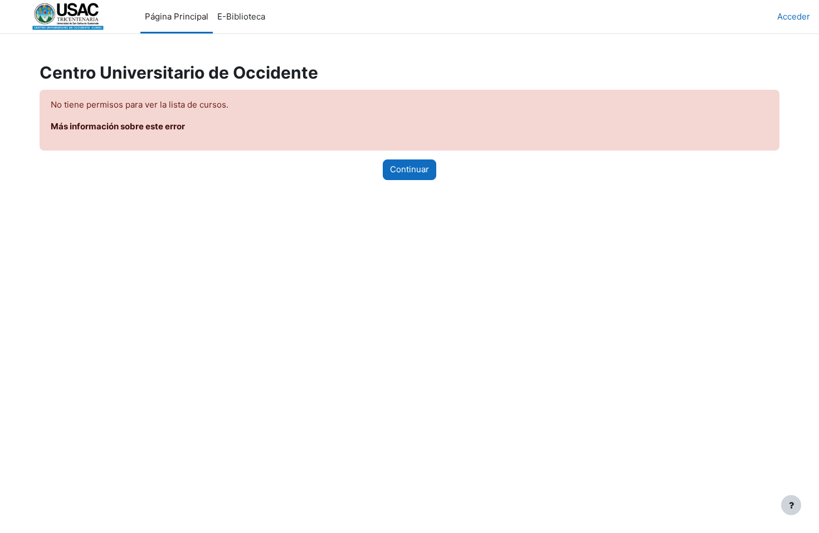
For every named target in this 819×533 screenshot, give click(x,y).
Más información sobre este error (118, 126)
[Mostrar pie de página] (791, 505)
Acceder (793, 16)
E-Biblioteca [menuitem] (241, 16)
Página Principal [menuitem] (176, 16)
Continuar (409, 169)
